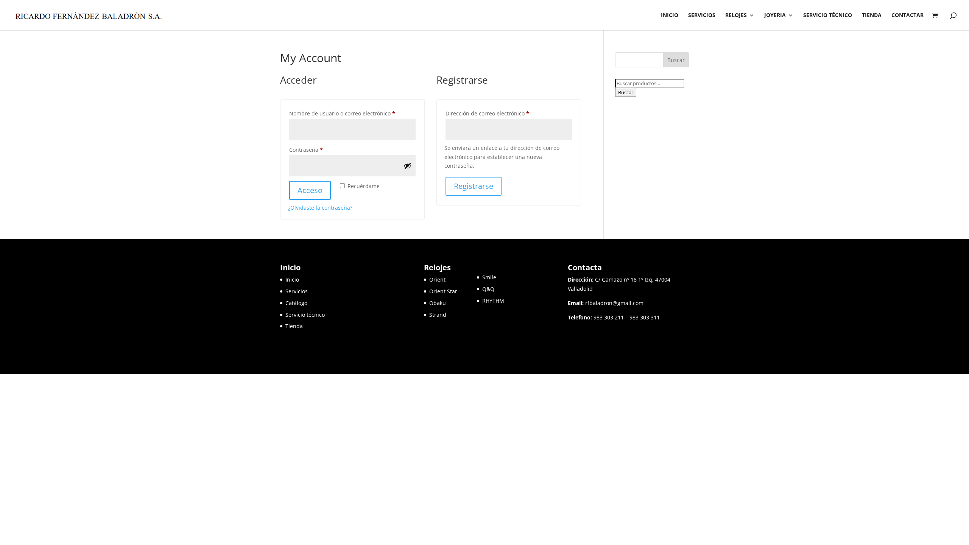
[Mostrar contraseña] (407, 166)
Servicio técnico (305, 314)
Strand (437, 314)
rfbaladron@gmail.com (614, 303)
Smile (489, 277)
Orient (437, 279)
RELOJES (736, 15)
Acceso (310, 190)
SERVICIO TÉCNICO (827, 15)
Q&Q (488, 289)
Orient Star (453, 291)
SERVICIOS (701, 15)
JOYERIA (775, 15)
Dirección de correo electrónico (501, 113)
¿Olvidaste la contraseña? (320, 207)
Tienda (294, 326)
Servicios (296, 291)
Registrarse (473, 186)
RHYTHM (493, 300)
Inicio (292, 279)
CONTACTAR (907, 15)
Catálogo (296, 303)
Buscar (625, 92)
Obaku (437, 303)
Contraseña (320, 149)
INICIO (669, 15)
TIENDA (872, 15)
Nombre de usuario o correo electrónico (352, 113)
